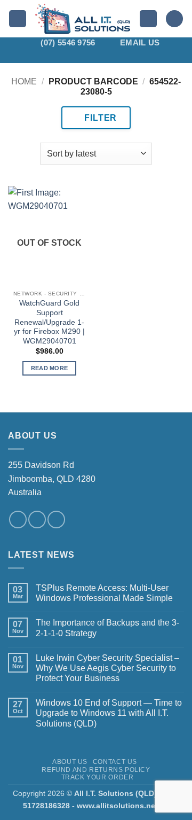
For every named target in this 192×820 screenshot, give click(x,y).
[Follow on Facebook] (47, 56)
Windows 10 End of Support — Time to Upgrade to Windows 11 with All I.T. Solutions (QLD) (109, 713)
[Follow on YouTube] (144, 56)
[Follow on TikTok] (75, 56)
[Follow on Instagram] (61, 56)
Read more (49, 368)
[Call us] (56, 519)
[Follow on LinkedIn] (130, 56)
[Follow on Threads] (103, 56)
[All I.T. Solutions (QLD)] (83, 18)
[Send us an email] (37, 519)
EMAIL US (139, 42)
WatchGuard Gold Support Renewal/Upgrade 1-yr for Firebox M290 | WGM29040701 (49, 322)
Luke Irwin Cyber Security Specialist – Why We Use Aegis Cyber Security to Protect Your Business (107, 668)
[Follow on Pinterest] (117, 56)
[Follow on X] (89, 56)
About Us (69, 762)
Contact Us (115, 762)
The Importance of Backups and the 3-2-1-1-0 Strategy (107, 627)
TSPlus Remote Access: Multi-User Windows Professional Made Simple (104, 593)
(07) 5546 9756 (68, 42)
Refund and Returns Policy (96, 770)
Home (24, 81)
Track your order (97, 777)
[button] (17, 19)
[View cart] (174, 19)
